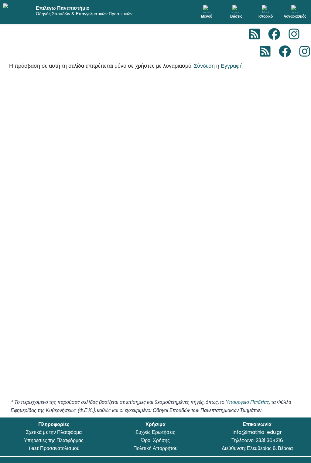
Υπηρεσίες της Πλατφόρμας (54, 440)
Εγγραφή (232, 65)
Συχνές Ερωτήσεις (155, 432)
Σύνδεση (204, 65)
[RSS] (254, 34)
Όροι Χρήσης (155, 440)
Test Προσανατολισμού (54, 448)
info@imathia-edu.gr (257, 432)
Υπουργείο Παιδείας (247, 402)
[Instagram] (294, 34)
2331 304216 (269, 440)
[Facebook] (274, 34)
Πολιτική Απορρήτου (155, 448)
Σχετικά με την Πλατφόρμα (54, 432)
